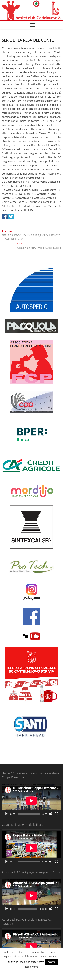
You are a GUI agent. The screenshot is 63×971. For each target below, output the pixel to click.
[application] (31, 800)
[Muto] (51, 814)
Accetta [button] (51, 961)
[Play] (6, 814)
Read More (31, 966)
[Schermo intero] (56, 814)
